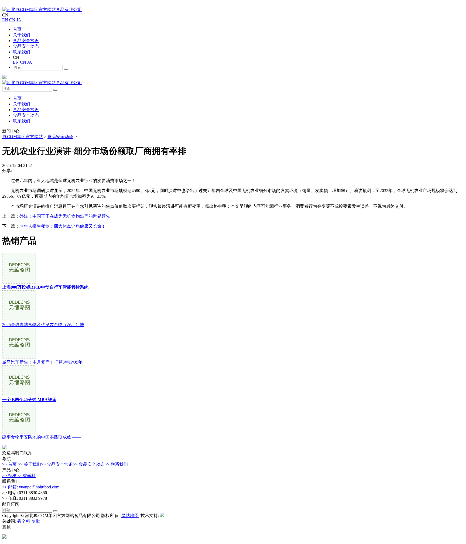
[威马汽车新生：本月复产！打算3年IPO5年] (19, 357)
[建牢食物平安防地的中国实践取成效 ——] (19, 432)
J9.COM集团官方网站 (22, 136)
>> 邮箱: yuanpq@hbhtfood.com (30, 487)
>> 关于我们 (29, 464)
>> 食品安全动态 (89, 464)
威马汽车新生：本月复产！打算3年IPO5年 (42, 362)
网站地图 (130, 515)
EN (5, 20)
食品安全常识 (26, 40)
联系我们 (21, 52)
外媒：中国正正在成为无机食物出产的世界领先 (64, 216)
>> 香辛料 (26, 475)
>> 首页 (9, 464)
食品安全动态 (26, 46)
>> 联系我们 (116, 464)
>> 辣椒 (9, 475)
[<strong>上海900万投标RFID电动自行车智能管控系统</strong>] (19, 282)
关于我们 (21, 35)
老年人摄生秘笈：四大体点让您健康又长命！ (62, 226)
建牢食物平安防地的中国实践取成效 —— (41, 437)
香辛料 (23, 521)
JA (18, 20)
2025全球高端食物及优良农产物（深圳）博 (43, 324)
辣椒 (35, 521)
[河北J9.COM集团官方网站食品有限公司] (42, 9)
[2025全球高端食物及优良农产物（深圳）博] (19, 319)
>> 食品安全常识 (57, 464)
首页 (17, 29)
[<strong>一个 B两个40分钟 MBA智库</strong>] (19, 394)
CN (12, 20)
